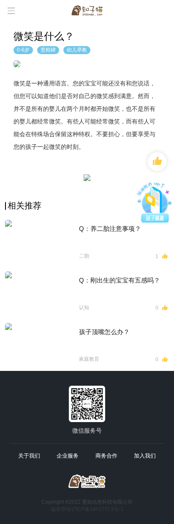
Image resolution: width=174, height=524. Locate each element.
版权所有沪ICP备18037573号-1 (87, 509)
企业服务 (68, 456)
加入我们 (145, 456)
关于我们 (29, 456)
